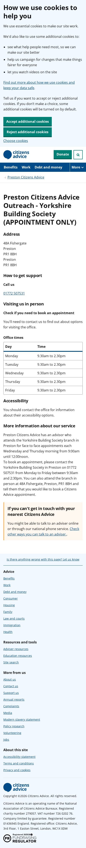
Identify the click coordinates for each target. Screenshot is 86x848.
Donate (63, 154)
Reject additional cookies (27, 132)
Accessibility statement (19, 757)
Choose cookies (15, 140)
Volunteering (12, 733)
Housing (9, 605)
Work (26, 167)
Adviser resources (15, 649)
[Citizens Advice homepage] (16, 787)
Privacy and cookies (16, 770)
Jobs (6, 740)
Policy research (13, 726)
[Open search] (78, 154)
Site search (11, 662)
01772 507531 (14, 293)
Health (8, 632)
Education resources (17, 656)
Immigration (11, 625)
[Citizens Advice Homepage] (16, 154)
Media (7, 713)
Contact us (10, 686)
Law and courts (14, 618)
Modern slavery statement (21, 719)
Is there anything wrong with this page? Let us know (43, 559)
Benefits (11, 167)
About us (9, 679)
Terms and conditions (18, 763)
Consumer (10, 598)
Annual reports (13, 699)
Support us (11, 693)
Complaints (11, 706)
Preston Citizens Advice (26, 177)
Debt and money (48, 167)
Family (7, 612)
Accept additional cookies (27, 121)
